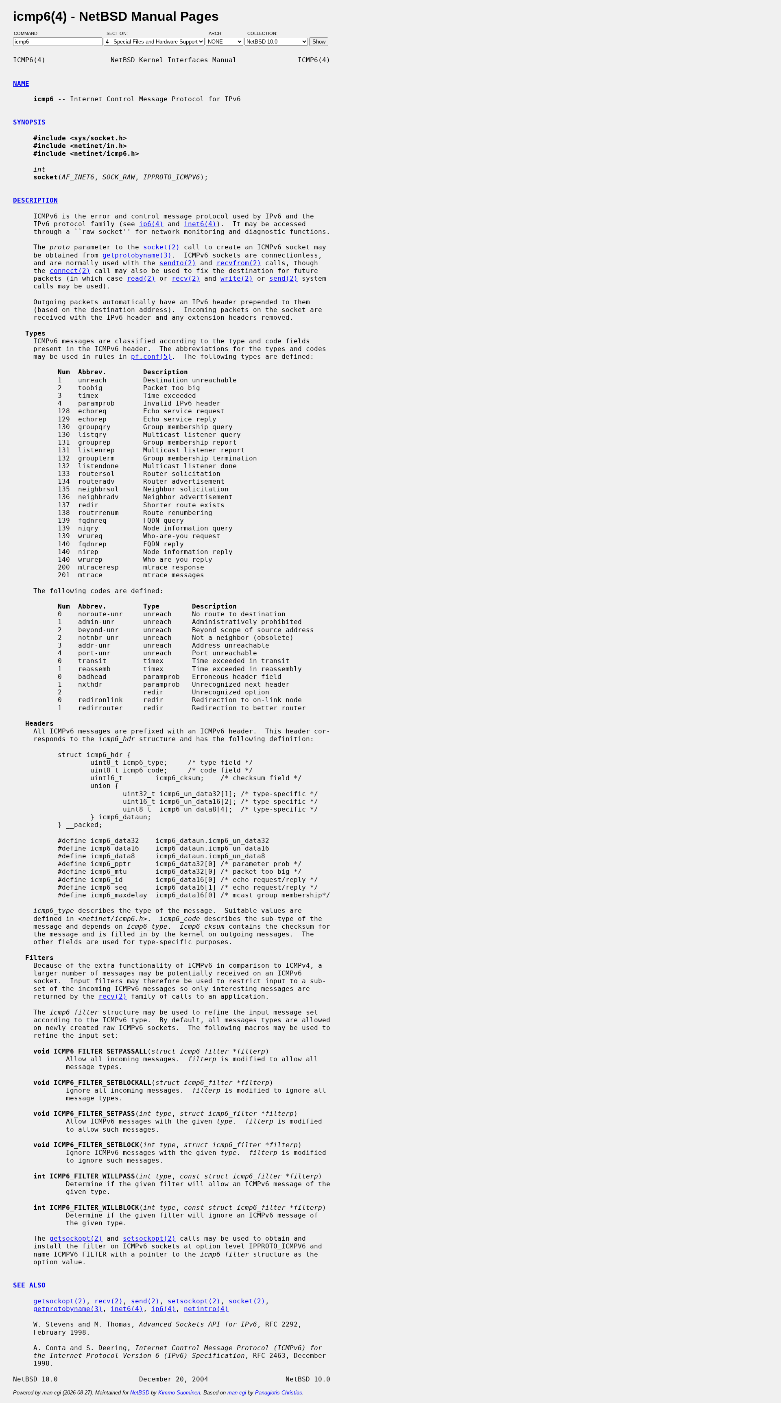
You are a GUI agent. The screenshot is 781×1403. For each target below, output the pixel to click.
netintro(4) (206, 1309)
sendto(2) (177, 263)
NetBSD (139, 1393)
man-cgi (236, 1393)
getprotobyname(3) (137, 255)
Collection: (262, 33)
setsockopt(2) (149, 1238)
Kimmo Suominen (179, 1393)
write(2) (236, 278)
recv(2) (186, 278)
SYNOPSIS (29, 122)
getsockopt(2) (76, 1238)
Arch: (219, 33)
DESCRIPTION (35, 200)
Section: (119, 33)
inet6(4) (200, 224)
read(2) (141, 278)
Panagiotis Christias (278, 1393)
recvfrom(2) (238, 263)
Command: (29, 33)
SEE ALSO (29, 1285)
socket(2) (161, 247)
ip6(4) (151, 224)
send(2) (283, 278)
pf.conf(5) (151, 356)
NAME (21, 83)
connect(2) (70, 271)
